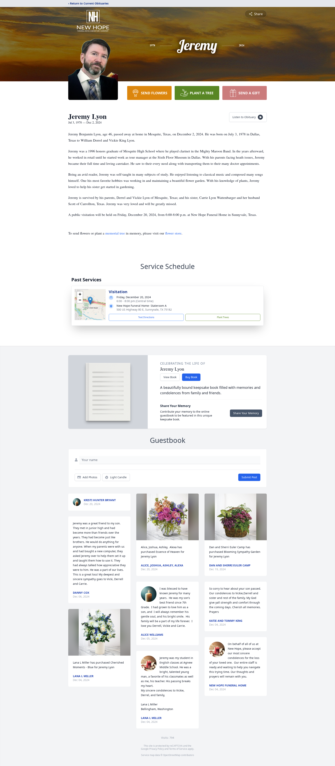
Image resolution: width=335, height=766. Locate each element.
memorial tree (115, 233)
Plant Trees (223, 317)
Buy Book (191, 377)
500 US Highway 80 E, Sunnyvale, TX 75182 (144, 309)
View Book (169, 377)
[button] (90, 301)
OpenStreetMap (171, 755)
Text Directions (146, 317)
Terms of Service (178, 749)
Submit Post (249, 477)
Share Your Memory (246, 413)
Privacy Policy (156, 749)
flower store (173, 233)
